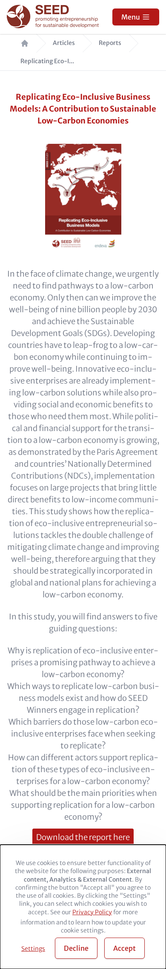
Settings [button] (33, 948)
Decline (76, 948)
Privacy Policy (92, 912)
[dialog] (83, 907)
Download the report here (83, 837)
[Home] (54, 17)
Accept (124, 948)
